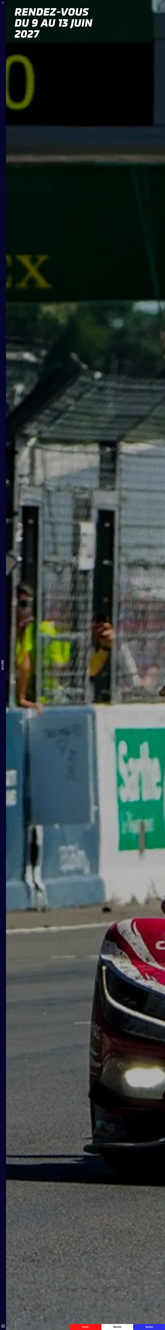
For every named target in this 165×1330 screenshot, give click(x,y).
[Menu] (3, 3)
